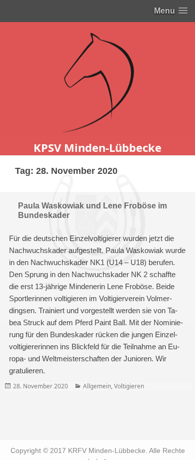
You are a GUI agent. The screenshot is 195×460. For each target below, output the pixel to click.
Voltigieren (129, 386)
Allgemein (97, 386)
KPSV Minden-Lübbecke (98, 147)
